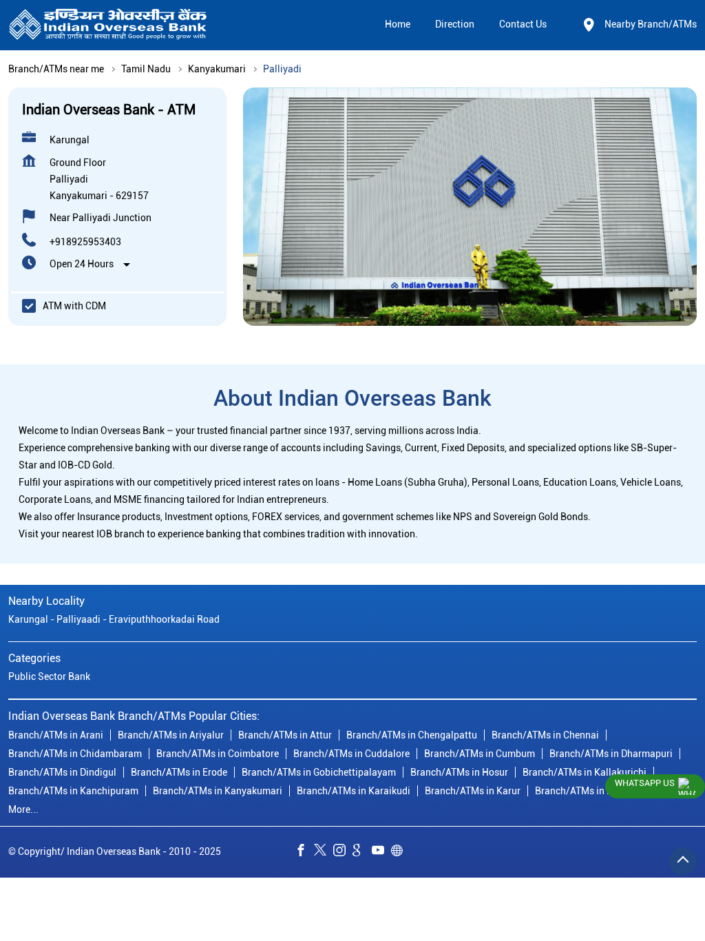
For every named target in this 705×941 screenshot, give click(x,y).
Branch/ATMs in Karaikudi (353, 790)
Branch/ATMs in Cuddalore (351, 752)
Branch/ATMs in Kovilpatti (592, 790)
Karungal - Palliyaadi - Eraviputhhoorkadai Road (114, 619)
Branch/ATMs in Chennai (545, 734)
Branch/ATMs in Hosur (459, 771)
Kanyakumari (217, 68)
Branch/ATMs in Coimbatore (217, 752)
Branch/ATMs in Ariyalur (171, 734)
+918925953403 (85, 241)
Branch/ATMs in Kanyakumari (217, 790)
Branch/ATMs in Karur (472, 790)
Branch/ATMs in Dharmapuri (611, 752)
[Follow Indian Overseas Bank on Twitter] (323, 852)
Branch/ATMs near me (56, 68)
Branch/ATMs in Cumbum (479, 752)
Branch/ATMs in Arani (55, 734)
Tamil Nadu (146, 68)
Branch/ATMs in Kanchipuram (73, 790)
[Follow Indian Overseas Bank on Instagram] (342, 852)
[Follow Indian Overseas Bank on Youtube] (381, 852)
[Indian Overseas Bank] (108, 25)
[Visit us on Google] (362, 852)
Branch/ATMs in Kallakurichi (584, 771)
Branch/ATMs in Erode (179, 771)
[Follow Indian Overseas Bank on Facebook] (304, 852)
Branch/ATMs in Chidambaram (75, 752)
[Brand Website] (400, 852)
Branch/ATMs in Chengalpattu (411, 734)
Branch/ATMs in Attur (285, 734)
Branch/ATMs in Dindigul (62, 771)
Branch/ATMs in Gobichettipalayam (319, 771)
